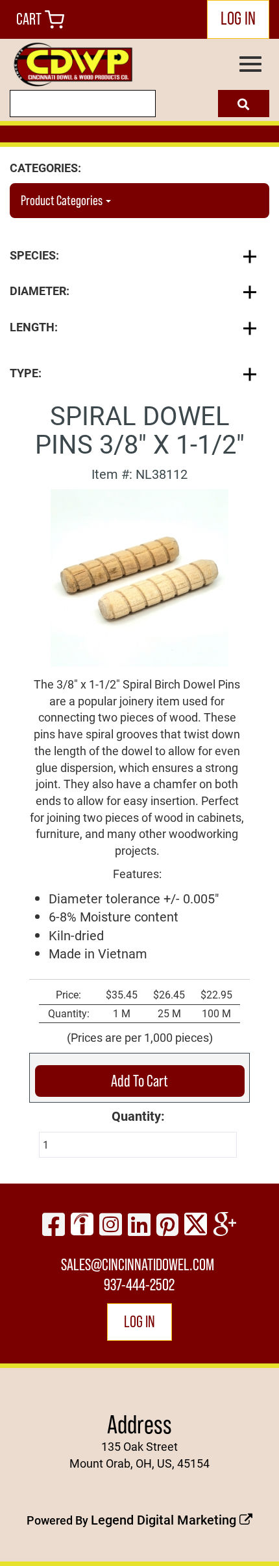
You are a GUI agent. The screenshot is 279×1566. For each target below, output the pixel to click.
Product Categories (62, 200)
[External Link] (139, 576)
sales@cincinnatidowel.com (137, 1264)
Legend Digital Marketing (165, 1519)
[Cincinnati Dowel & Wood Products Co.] (72, 65)
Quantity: (138, 1115)
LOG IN (238, 18)
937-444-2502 (139, 1284)
